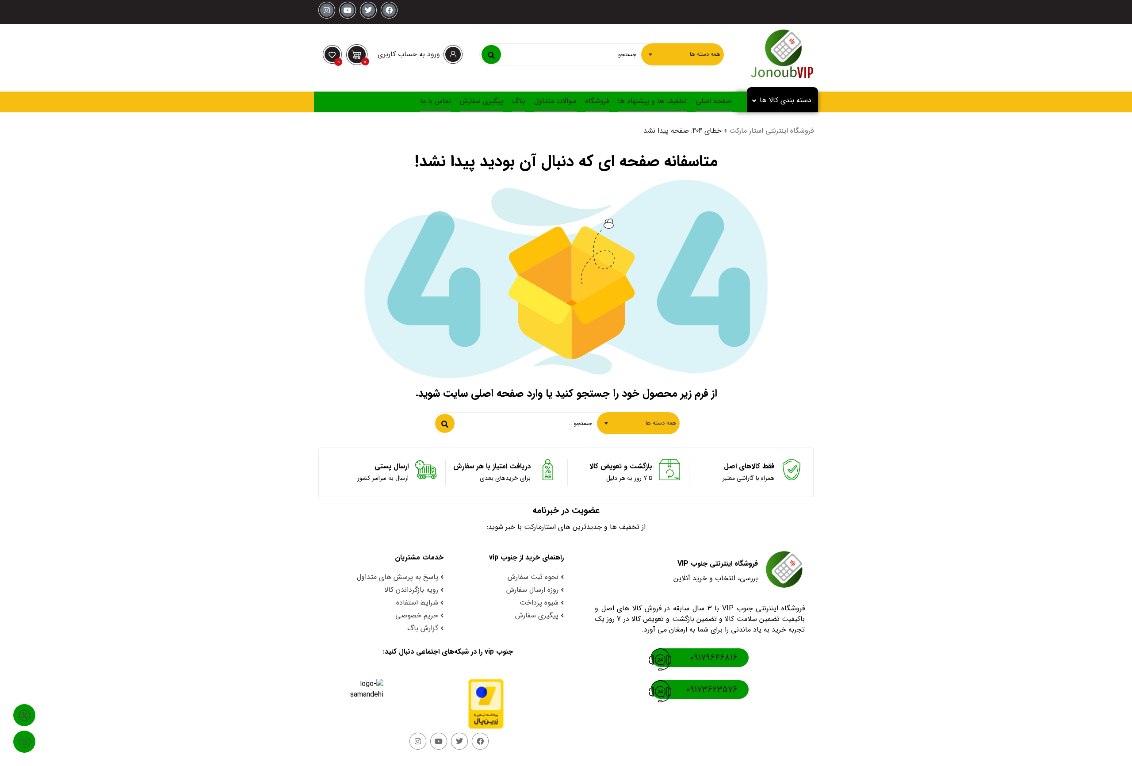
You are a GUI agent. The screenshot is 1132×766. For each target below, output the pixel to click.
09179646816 (714, 658)
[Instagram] (327, 10)
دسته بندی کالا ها (785, 100)
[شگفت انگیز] (24, 715)
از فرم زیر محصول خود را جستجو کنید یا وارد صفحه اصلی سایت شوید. (566, 393)
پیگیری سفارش (481, 101)
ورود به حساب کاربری (409, 54)
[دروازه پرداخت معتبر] (478, 704)
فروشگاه (597, 101)
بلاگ (518, 101)
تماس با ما (435, 101)
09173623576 (712, 690)
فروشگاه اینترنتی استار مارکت (771, 130)
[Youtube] (348, 10)
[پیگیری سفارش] (24, 742)
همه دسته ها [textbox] (705, 54)
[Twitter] (368, 10)
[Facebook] (389, 10)
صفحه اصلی (714, 101)
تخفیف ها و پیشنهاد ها (652, 101)
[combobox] (682, 54)
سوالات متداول (555, 101)
